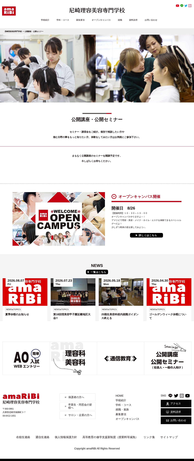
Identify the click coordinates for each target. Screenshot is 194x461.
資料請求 (133, 20)
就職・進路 (122, 409)
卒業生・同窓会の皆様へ (80, 406)
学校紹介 (45, 20)
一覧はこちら (98, 272)
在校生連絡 (23, 437)
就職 (120, 20)
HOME (120, 395)
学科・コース (62, 20)
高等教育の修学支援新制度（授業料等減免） (110, 437)
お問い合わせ (151, 20)
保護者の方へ (76, 397)
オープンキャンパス (101, 20)
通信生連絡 (42, 437)
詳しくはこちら (148, 235)
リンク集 (149, 437)
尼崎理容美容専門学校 (13, 31)
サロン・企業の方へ (80, 415)
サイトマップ (169, 437)
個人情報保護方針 (66, 437)
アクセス (175, 403)
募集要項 (80, 20)
